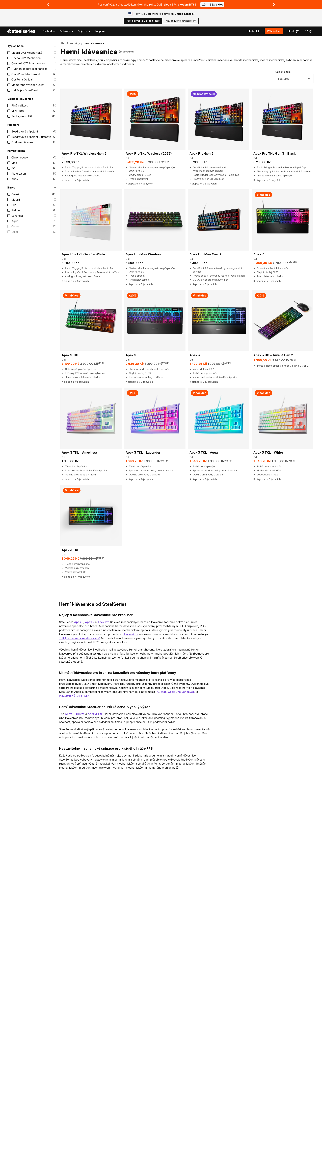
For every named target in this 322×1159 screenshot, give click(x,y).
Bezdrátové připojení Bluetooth (31, 137)
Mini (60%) (18, 111)
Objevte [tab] (82, 31)
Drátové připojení (22, 142)
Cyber (15, 226)
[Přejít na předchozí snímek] (48, 5)
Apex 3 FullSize (75, 714)
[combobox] (294, 78)
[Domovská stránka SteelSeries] (23, 31)
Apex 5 (78, 622)
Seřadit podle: (283, 71)
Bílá (13, 205)
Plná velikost (19, 105)
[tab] (253, 31)
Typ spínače (15, 46)
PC (13, 168)
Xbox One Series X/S (181, 691)
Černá (15, 194)
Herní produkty (70, 43)
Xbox (14, 179)
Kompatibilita (16, 150)
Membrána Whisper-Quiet (27, 85)
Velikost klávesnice (20, 98)
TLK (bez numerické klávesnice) (79, 638)
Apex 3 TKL (95, 714)
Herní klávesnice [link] (94, 43)
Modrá (15, 199)
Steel (14, 231)
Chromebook (19, 157)
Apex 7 (89, 622)
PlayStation (18, 173)
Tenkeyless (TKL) (22, 116)
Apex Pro (103, 622)
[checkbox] (8, 52)
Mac (14, 163)
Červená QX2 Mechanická (28, 63)
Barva (11, 187)
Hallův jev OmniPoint (24, 90)
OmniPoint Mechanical (25, 74)
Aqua (14, 221)
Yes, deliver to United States (143, 20)
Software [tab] (65, 31)
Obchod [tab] (47, 31)
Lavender (17, 215)
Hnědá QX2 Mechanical (26, 58)
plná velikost (130, 634)
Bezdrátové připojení (24, 131)
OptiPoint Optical (22, 79)
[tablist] (67, 31)
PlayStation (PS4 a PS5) (74, 695)
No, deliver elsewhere (179, 20)
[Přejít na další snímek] (274, 5)
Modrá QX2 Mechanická (26, 52)
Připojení (13, 124)
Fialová (15, 210)
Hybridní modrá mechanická (29, 68)
